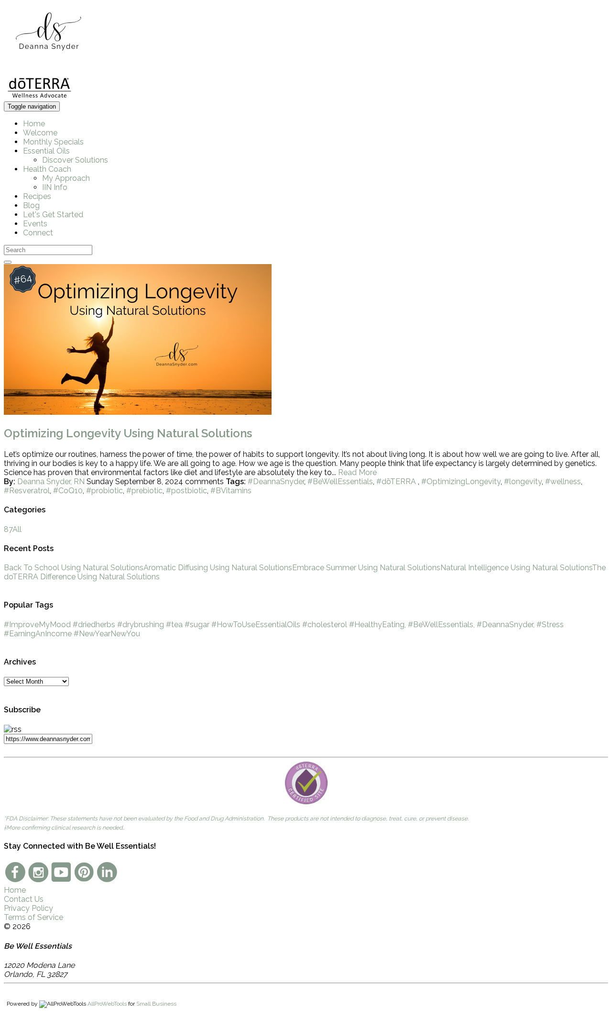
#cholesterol (324, 624)
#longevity (523, 481)
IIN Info (54, 187)
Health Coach (47, 169)
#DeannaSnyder (276, 481)
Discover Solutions (75, 160)
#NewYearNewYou (107, 633)
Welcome (40, 132)
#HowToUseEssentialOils (255, 624)
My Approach (66, 178)
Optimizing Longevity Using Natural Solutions (128, 433)
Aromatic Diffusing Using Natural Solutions (217, 567)
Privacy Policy (28, 908)
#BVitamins (230, 490)
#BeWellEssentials (340, 481)
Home (34, 123)
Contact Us (24, 899)
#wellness (563, 481)
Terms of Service (33, 917)
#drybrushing (140, 624)
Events (35, 223)
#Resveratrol (27, 490)
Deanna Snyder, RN (51, 481)
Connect (38, 232)
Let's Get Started (53, 214)
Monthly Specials (53, 141)
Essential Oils (46, 150)
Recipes (37, 196)
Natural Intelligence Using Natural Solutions (516, 567)
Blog (31, 205)
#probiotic (104, 490)
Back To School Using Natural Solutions (73, 567)
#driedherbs (94, 624)
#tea (174, 624)
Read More (357, 472)
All (13, 529)
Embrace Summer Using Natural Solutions (366, 567)
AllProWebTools (107, 1003)
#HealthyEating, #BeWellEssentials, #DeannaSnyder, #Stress (456, 624)
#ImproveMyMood (37, 624)
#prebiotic (144, 490)
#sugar (197, 624)
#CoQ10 (68, 490)
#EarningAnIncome (38, 633)
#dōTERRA (397, 481)
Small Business (156, 1003)
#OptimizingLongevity (461, 481)
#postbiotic (186, 490)
